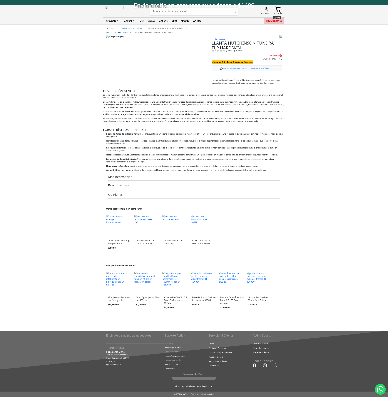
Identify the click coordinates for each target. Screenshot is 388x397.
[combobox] (194, 11)
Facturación (214, 365)
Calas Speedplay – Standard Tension (148, 299)
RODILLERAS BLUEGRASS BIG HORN (201, 242)
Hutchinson (122, 32)
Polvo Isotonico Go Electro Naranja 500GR (204, 299)
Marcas (109, 32)
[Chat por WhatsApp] (275, 365)
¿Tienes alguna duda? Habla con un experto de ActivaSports (248, 68)
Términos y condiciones (185, 386)
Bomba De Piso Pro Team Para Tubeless (258, 299)
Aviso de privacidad (205, 386)
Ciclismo (109, 28)
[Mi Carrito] (278, 9)
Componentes (124, 28)
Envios (211, 343)
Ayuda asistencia (216, 357)
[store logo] (114, 11)
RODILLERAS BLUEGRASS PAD (173, 242)
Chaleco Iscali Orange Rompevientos (119, 242)
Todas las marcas (261, 348)
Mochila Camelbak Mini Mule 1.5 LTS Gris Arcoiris (232, 300)
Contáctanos (170, 368)
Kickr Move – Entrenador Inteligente (119, 299)
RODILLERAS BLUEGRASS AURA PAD (145, 242)
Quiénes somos (260, 343)
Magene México (261, 352)
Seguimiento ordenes (218, 361)
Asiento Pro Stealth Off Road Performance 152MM (175, 300)
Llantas (139, 28)
